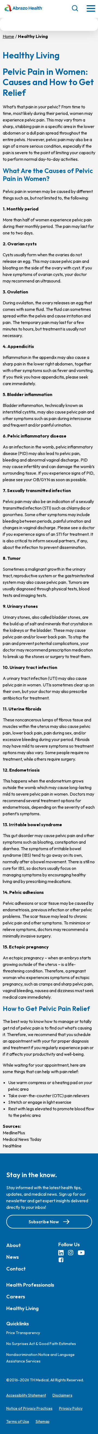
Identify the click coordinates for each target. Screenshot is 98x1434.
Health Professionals (30, 1284)
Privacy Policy (70, 1408)
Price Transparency (23, 1332)
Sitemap (43, 1421)
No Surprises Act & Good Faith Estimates (41, 1343)
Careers (15, 1296)
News (12, 1257)
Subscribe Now (44, 1221)
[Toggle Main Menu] (91, 9)
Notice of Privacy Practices (29, 1408)
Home (8, 36)
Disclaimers (62, 1395)
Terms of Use (17, 1421)
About (13, 1245)
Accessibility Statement (26, 1395)
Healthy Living (22, 1308)
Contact (16, 1268)
